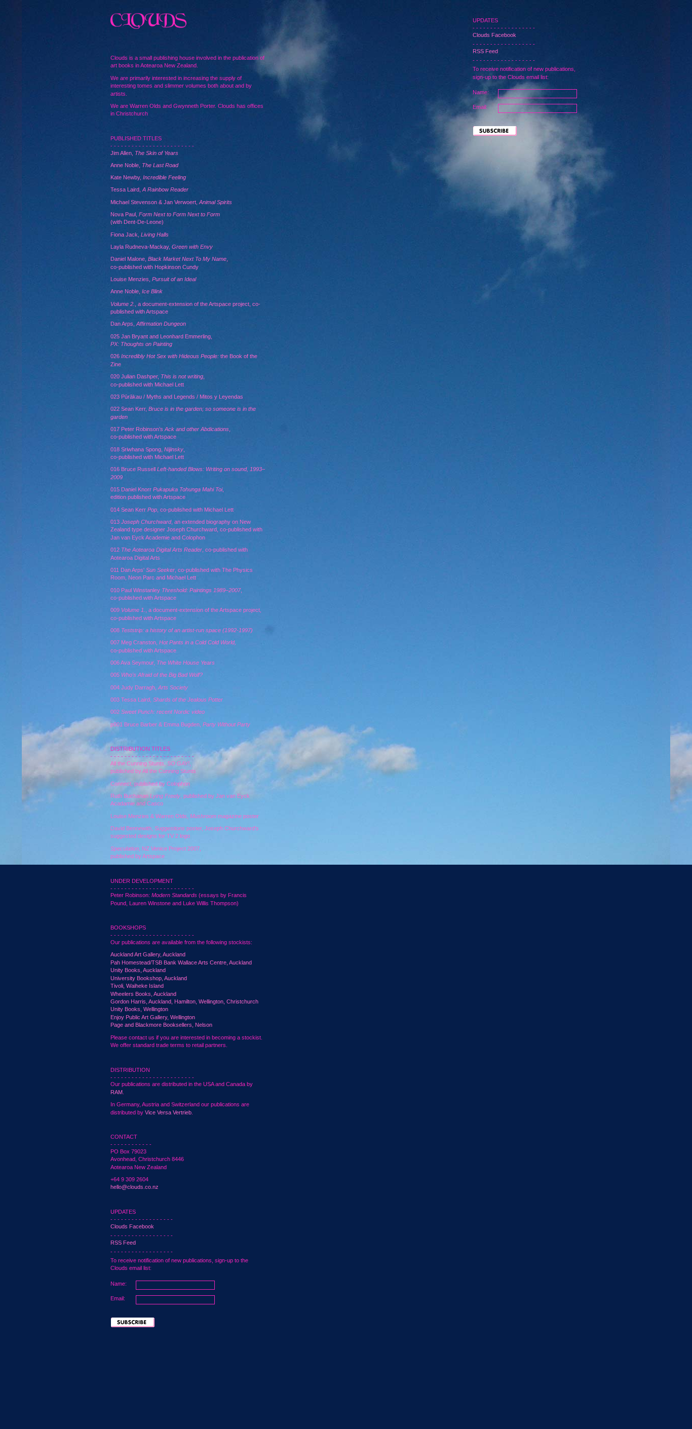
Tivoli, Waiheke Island (137, 986)
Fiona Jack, (139, 234)
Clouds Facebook (132, 1226)
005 (156, 675)
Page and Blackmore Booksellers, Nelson (161, 1025)
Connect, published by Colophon (150, 784)
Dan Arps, (148, 324)
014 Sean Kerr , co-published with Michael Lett (172, 510)
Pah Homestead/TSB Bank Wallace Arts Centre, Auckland (181, 962)
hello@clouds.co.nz (134, 1187)
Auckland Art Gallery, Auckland (147, 954)
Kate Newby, (148, 177)
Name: (118, 1284)
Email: (117, 1298)
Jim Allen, (144, 153)
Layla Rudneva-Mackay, (161, 247)
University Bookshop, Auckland (148, 978)
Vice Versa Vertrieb (168, 1112)
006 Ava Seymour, (162, 663)
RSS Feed (123, 1243)
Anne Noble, (144, 165)
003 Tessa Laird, (166, 700)
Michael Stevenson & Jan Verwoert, (171, 202)
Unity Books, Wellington (139, 1009)
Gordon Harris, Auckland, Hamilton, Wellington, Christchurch (184, 1001)
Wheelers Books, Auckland (143, 994)
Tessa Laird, (149, 189)
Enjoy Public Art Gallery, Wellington (152, 1017)
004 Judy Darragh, (149, 687)
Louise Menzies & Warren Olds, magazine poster (184, 816)
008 (181, 630)
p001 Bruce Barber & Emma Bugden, (180, 724)
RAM (116, 1092)
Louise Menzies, (153, 279)
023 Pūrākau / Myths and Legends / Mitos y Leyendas (176, 397)
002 (157, 712)
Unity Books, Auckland (138, 970)
